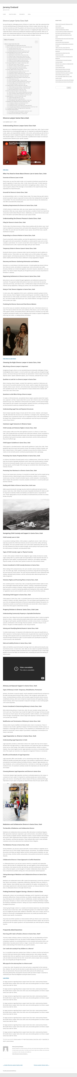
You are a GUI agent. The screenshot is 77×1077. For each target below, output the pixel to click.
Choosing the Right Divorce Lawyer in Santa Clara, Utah (18, 62)
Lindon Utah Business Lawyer (62, 29)
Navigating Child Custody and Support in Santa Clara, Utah (18, 77)
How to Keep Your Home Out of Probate (64, 80)
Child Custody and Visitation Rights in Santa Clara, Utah (19, 70)
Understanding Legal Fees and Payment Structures (18, 68)
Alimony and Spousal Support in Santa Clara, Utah (17, 90)
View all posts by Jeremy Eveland (20, 1053)
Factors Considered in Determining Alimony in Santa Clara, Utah (20, 93)
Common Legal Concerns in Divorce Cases (15, 69)
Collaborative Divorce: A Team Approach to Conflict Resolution (20, 105)
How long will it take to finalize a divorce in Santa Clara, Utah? (20, 111)
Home (4, 14)
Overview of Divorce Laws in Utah (15, 48)
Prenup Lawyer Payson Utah (41, 1065)
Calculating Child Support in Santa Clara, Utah (17, 84)
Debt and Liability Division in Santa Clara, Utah (17, 89)
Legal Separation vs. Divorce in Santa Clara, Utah (16, 96)
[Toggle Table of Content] (35, 42)
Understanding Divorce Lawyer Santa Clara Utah (16, 45)
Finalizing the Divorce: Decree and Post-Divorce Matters (19, 61)
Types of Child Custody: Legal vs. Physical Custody (18, 80)
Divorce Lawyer (17, 1039)
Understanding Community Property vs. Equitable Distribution (20, 86)
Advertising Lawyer (59, 27)
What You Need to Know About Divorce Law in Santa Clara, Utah (19, 47)
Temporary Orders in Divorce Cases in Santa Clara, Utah (19, 56)
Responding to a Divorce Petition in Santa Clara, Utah (18, 54)
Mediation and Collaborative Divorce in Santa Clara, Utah (18, 101)
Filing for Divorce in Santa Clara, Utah (15, 53)
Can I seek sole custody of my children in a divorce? (18, 112)
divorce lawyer (29, 1039)
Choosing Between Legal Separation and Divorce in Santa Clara (20, 100)
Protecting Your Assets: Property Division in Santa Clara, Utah (20, 73)
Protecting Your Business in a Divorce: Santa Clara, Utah (19, 74)
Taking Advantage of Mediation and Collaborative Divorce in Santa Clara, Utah (23, 106)
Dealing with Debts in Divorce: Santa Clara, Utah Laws (18, 76)
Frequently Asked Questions (12, 109)
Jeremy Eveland (10, 7)
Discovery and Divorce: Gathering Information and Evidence (19, 57)
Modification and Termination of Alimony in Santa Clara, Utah (20, 94)
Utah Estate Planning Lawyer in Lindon (64, 72)
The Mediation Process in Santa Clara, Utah (17, 104)
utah (40, 1039)
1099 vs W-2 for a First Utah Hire (62, 47)
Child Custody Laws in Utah (14, 78)
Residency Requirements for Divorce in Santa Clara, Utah (19, 50)
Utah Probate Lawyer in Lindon (62, 74)
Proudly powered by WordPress (9, 1070)
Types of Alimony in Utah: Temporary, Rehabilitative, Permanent (20, 92)
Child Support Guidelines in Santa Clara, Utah (17, 72)
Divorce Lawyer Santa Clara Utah (12, 44)
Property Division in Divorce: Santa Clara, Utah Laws (17, 85)
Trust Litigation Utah (60, 67)
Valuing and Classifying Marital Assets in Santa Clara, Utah (19, 88)
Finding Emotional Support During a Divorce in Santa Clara (18, 108)
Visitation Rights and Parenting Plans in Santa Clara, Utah (19, 82)
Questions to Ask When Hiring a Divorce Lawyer (17, 66)
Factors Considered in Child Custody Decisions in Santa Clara (20, 81)
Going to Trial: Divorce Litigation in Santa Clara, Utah (18, 60)
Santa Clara (35, 1039)
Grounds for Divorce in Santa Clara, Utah (16, 49)
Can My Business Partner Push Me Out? (64, 81)
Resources (22, 14)
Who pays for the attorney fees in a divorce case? (18, 113)
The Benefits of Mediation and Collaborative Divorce (18, 102)
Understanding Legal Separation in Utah (16, 97)
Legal (29, 14)
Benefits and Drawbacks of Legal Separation (17, 98)
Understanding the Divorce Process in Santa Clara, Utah (18, 52)
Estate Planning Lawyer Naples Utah (13, 1065)
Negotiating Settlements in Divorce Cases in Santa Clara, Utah (20, 58)
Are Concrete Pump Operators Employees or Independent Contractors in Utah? (64, 44)
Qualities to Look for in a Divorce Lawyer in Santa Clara (19, 65)
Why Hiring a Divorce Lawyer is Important (16, 64)
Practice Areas (12, 14)
